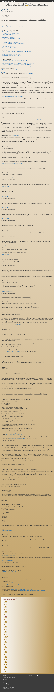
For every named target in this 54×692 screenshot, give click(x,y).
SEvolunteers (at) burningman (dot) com (14, 433)
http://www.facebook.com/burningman (9, 564)
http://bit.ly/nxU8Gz (29, 73)
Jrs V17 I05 (5, 619)
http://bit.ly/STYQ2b (5, 263)
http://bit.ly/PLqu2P (5, 196)
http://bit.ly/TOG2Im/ (5, 245)
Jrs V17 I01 (5, 612)
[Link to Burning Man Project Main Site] (18, 1)
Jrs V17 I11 (5, 629)
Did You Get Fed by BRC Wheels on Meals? (10, 52)
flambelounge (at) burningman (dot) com (14, 434)
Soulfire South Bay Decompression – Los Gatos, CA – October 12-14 (15, 62)
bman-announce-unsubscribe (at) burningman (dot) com (22, 589)
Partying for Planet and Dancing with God (10, 33)
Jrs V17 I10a (5, 636)
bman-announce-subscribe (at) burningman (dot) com (20, 588)
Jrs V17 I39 (5, 668)
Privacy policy (12, 687)
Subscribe (30, 685)
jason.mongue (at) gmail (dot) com (21, 364)
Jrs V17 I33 (5, 664)
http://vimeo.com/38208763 (20, 277)
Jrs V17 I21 (5, 637)
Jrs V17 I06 (5, 621)
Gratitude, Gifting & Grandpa (8, 46)
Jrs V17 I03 (5, 616)
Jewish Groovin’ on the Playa (7, 34)
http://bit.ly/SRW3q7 (5, 254)
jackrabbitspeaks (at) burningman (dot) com (21, 579)
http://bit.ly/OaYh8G (15, 177)
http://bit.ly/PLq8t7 (5, 207)
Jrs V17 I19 (5, 609)
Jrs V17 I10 (5, 627)
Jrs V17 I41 (5, 671)
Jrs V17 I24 (5, 652)
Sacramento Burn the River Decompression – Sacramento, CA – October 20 (17, 64)
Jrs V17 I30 (5, 659)
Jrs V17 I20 (5, 611)
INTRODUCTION (4, 23)
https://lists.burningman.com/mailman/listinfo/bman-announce (32, 590)
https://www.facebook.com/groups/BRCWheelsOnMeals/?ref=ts (14, 324)
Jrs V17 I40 (5, 669)
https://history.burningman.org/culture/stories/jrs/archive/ (18, 584)
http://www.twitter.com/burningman (8, 567)
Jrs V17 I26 (5, 649)
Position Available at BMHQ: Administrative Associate (12, 26)
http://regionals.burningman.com (8, 555)
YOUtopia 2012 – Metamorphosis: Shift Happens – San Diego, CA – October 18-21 (18, 63)
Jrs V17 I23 (5, 641)
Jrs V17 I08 (5, 624)
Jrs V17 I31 (5, 661)
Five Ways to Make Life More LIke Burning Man (11, 31)
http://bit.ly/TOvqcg (5, 218)
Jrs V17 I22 (5, 639)
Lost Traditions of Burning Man (8, 37)
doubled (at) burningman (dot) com (13, 351)
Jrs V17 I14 (5, 634)
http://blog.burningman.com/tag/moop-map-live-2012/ (12, 96)
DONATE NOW (40, 1)
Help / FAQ (5, 679)
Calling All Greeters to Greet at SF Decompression (12, 54)
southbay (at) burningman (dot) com (41, 457)
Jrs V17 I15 (5, 602)
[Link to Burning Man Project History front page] (6, 683)
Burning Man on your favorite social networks (11, 69)
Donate (4, 675)
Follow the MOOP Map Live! (7, 28)
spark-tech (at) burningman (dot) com (16, 309)
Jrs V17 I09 (5, 626)
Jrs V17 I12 (5, 631)
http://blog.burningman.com (7, 560)
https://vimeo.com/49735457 (7, 291)
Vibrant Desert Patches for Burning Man (10, 35)
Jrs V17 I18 (5, 607)
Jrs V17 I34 (5, 646)
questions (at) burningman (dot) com (14, 582)
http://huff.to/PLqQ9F (5, 186)
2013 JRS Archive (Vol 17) (10, 599)
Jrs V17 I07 (5, 622)
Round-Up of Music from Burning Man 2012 (11, 38)
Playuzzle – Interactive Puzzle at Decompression (11, 56)
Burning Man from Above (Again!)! (9, 47)
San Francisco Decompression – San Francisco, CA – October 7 (14, 60)
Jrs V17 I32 (5, 663)
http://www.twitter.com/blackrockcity (8, 571)
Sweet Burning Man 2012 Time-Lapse (9, 45)
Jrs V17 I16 (5, 604)
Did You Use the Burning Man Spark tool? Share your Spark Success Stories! (17, 51)
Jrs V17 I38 (5, 666)
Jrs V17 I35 (5, 651)
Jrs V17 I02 (5, 614)
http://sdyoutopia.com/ (27, 477)
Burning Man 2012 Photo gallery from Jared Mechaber (13, 43)
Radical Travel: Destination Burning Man (10, 42)
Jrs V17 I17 (5, 606)
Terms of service (5, 687)
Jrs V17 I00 (5, 601)
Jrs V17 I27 (5, 654)
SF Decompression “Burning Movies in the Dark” (11, 55)
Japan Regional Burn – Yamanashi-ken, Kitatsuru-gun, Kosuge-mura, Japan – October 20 (19, 66)
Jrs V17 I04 (5, 617)
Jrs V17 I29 (5, 658)
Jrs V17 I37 (5, 642)
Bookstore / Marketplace (9, 677)
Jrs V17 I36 (5, 656)
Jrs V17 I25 (5, 647)
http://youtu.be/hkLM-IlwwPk (7, 274)
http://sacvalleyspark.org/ (6, 530)
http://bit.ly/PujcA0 (37, 119)
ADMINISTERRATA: (5, 72)
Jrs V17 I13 (5, 632)
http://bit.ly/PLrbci (5, 227)
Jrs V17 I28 (5, 644)
